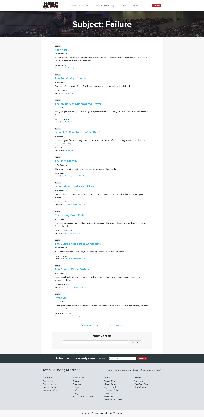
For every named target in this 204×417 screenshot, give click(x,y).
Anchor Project (110, 396)
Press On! (61, 298)
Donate (133, 5)
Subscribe (156, 5)
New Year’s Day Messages (73, 316)
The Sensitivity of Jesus (70, 78)
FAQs (75, 393)
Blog (112, 5)
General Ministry (111, 381)
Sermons (72, 5)
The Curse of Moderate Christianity (78, 244)
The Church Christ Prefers (72, 269)
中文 (118, 5)
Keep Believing (69, 68)
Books (76, 381)
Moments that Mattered (72, 233)
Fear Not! (61, 50)
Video (76, 387)
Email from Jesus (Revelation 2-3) (76, 258)
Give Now (138, 381)
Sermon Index (49, 381)
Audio (76, 390)
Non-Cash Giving (141, 384)
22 (113, 325)
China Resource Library (114, 399)
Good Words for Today (83, 396)
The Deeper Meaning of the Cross (76, 176)
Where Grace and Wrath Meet (74, 186)
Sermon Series (49, 384)
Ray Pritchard (110, 387)
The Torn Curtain (66, 161)
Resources (83, 5)
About (124, 5)
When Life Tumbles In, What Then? (78, 132)
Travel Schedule (111, 390)
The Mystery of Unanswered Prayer (78, 104)
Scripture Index (50, 390)
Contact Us (108, 393)
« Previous (86, 325)
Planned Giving (140, 387)
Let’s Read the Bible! (100, 5)
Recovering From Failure (71, 215)
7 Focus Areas (110, 384)
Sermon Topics (49, 387)
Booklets (77, 384)
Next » (119, 325)
